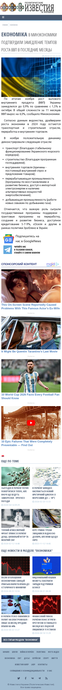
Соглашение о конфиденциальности (27, 670)
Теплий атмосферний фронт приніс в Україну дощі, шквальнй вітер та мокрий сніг (14, 535)
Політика (41, 652)
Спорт (46, 658)
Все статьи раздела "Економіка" (20, 639)
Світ (19, 658)
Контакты (42, 664)
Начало (6, 652)
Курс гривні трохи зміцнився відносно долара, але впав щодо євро (45, 535)
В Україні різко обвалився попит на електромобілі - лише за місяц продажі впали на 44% (15, 621)
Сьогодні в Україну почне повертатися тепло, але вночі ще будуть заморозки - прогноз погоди (15, 494)
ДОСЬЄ (27, 658)
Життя (54, 658)
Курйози (36, 658)
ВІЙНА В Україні (27, 652)
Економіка (14, 34)
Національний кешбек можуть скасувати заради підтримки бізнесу (44, 582)
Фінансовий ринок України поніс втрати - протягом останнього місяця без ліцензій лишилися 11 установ (44, 623)
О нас (49, 670)
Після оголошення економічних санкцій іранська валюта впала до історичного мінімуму (15, 582)
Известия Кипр (22, 664)
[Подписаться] (22, 239)
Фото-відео (53, 652)
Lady (33, 664)
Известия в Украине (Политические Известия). (32, 684)
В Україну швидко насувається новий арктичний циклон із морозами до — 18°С (44, 492)
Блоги (15, 652)
